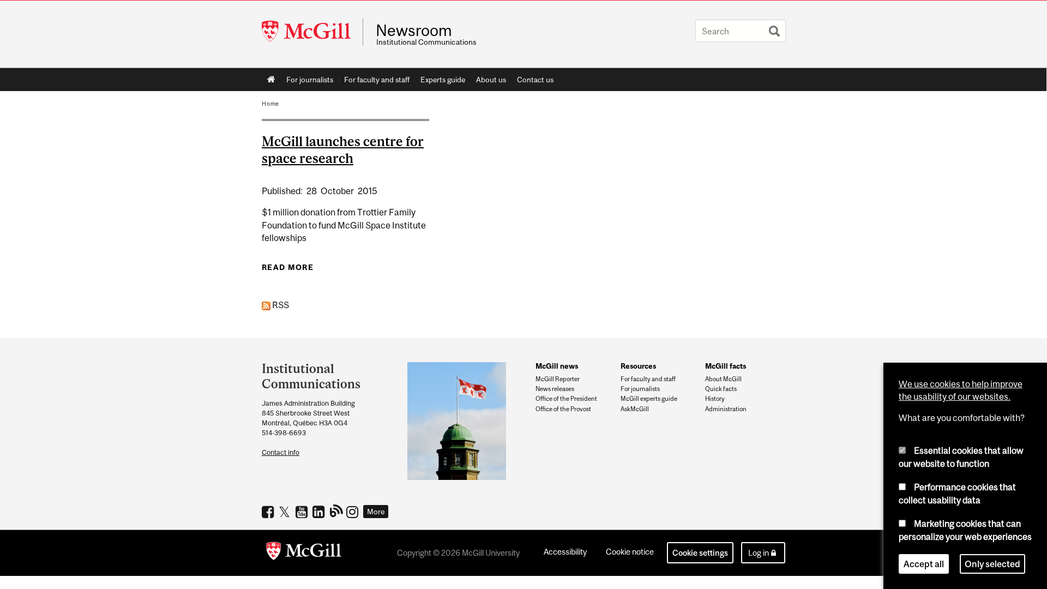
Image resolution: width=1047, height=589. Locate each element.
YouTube (303, 511)
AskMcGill (635, 409)
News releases (554, 389)
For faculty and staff (377, 79)
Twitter (286, 511)
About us (491, 79)
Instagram (353, 511)
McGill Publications (336, 510)
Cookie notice (630, 551)
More (376, 511)
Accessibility (565, 551)
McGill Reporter (557, 379)
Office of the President (566, 398)
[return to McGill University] (304, 553)
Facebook (269, 511)
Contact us (535, 79)
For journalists (309, 79)
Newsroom (414, 30)
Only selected (992, 564)
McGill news (556, 366)
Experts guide (442, 79)
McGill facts (725, 366)
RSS (279, 305)
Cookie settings (700, 552)
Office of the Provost (563, 409)
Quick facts (721, 389)
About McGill (723, 379)
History (715, 398)
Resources (638, 366)
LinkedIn (319, 511)
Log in (758, 552)
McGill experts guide (649, 398)
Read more (288, 267)
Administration (726, 409)
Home (271, 79)
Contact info (280, 452)
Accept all (924, 564)
